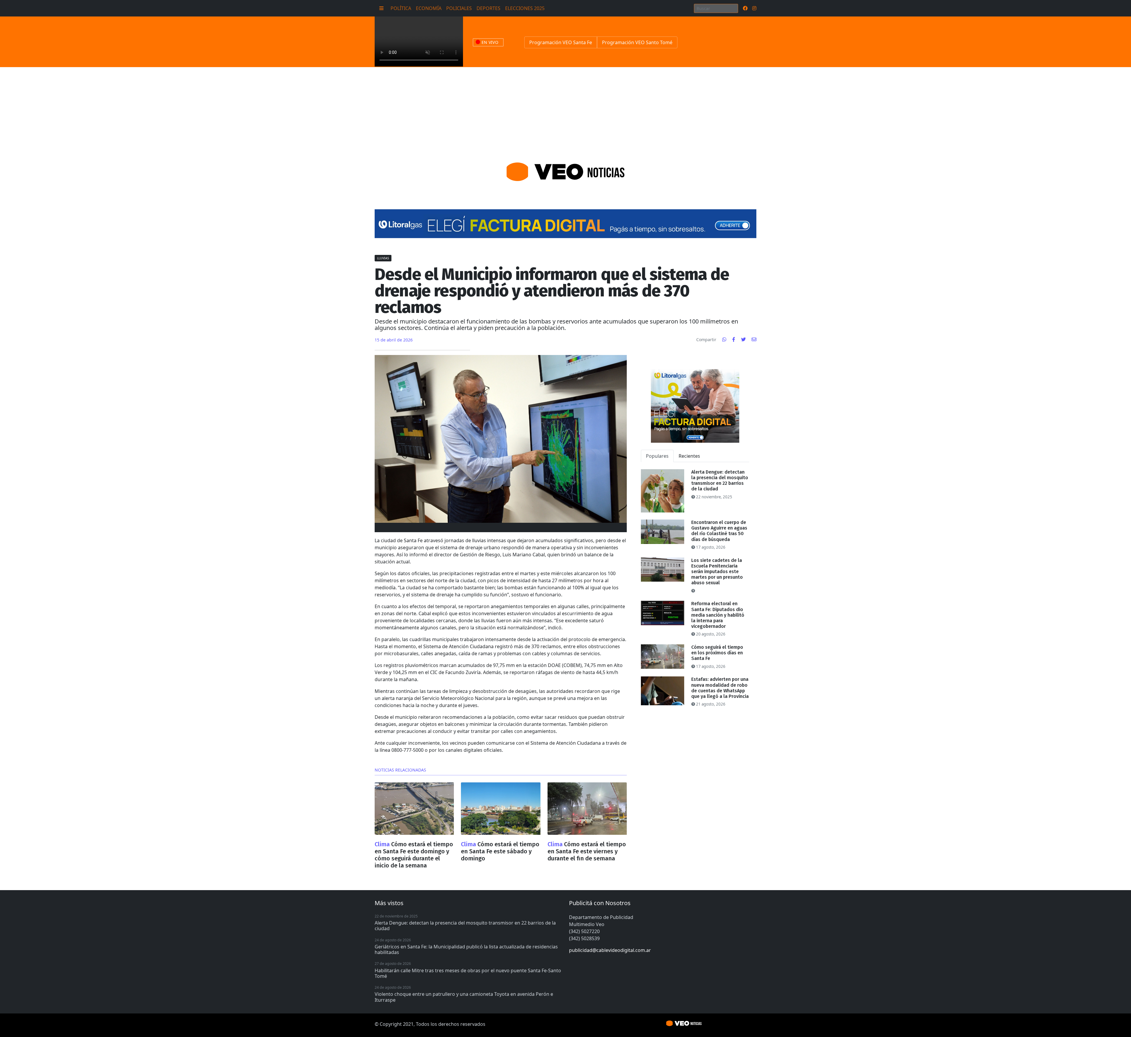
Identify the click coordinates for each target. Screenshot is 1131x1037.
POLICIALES (459, 8)
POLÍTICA (401, 8)
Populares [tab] (657, 456)
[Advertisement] (565, 111)
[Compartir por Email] (754, 339)
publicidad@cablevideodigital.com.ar (610, 950)
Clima (383, 844)
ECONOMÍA (429, 8)
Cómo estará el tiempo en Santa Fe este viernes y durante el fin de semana (587, 851)
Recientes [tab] (689, 456)
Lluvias (383, 258)
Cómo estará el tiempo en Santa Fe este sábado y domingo (500, 851)
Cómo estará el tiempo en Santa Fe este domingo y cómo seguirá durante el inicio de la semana (414, 855)
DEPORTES (488, 8)
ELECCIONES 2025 (525, 8)
